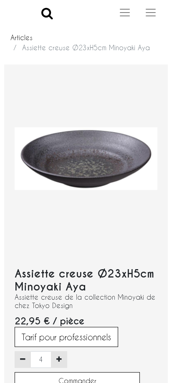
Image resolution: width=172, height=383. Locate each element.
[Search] (47, 13)
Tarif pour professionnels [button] (66, 337)
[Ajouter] (59, 359)
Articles (21, 37)
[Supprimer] (23, 359)
